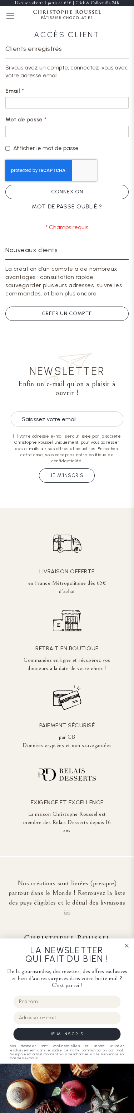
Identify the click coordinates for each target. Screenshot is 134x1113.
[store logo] (67, 15)
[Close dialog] (127, 946)
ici (67, 912)
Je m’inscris (67, 475)
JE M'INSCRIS (67, 1033)
